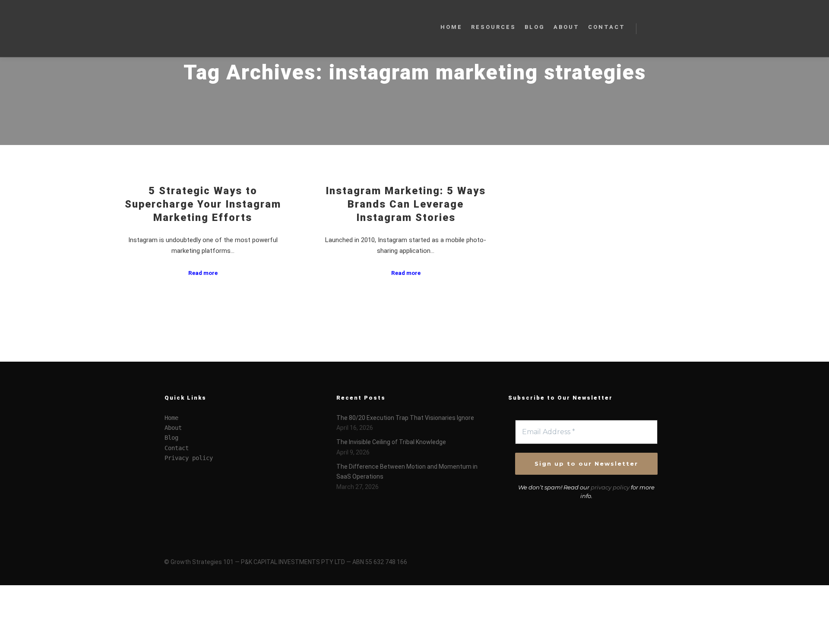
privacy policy (610, 487)
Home (171, 417)
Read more (203, 273)
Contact (177, 448)
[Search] (650, 28)
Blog (171, 437)
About (173, 427)
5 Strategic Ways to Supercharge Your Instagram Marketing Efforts (203, 204)
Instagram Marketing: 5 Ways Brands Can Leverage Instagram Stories (406, 204)
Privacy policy (189, 457)
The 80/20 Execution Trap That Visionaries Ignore (405, 417)
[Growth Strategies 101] (207, 28)
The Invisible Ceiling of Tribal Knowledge (391, 441)
